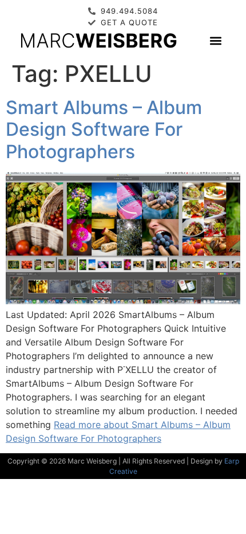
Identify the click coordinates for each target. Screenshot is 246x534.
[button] (215, 40)
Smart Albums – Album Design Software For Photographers (104, 129)
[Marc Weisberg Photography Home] (98, 40)
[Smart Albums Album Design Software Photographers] (123, 301)
